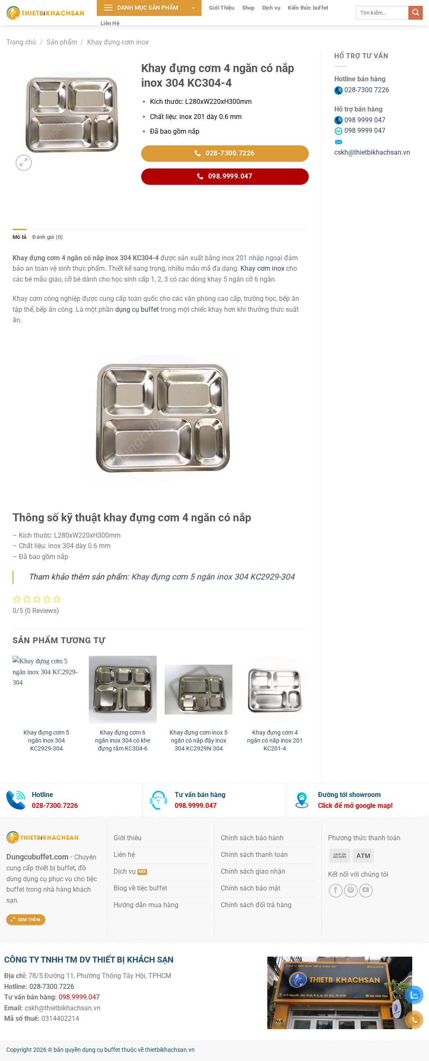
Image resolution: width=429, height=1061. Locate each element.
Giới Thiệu (222, 8)
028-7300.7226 (51, 987)
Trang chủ (21, 42)
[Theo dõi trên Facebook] (336, 891)
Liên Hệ (110, 23)
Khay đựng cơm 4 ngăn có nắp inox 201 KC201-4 (275, 740)
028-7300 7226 (366, 90)
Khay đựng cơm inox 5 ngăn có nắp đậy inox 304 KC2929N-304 (198, 740)
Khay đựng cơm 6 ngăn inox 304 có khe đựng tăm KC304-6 (122, 740)
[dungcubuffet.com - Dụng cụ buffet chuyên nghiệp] (45, 12)
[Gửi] (415, 13)
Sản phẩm (62, 42)
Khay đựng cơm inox (118, 42)
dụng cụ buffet (137, 309)
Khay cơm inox (262, 268)
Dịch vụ (271, 8)
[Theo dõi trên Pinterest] (351, 891)
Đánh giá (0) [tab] (47, 237)
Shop (248, 8)
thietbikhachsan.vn (170, 1049)
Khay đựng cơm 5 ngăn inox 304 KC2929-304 (213, 577)
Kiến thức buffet (308, 8)
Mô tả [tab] (19, 237)
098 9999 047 (364, 120)
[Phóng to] (24, 163)
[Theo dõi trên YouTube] (366, 891)
